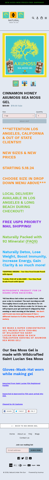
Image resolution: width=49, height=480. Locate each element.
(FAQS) (32, 241)
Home (12, 434)
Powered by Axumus (36, 472)
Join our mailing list (24, 445)
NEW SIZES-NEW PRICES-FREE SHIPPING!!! (24, 2)
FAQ (30, 434)
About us (22, 434)
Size (4, 112)
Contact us (24, 438)
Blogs (37, 434)
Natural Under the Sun (17, 472)
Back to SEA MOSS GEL (26, 426)
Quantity (39, 112)
